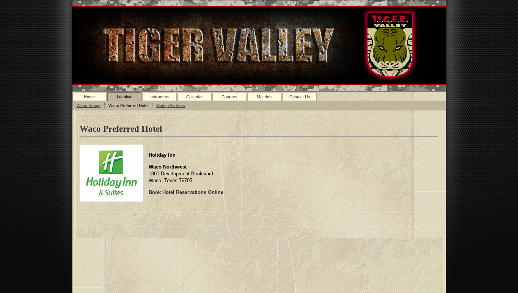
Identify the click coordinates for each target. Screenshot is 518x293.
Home (89, 97)
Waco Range (88, 105)
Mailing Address (170, 105)
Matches (265, 97)
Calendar (194, 97)
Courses (229, 97)
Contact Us (299, 97)
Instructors (159, 97)
